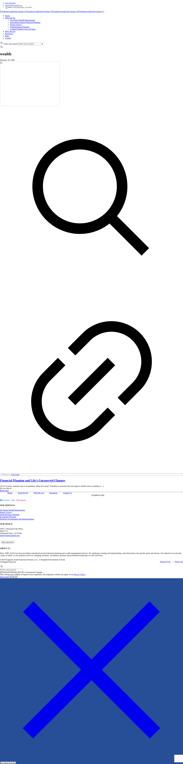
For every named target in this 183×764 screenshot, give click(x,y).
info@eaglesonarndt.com (13, 5)
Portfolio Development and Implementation (17, 519)
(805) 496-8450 (10, 3)
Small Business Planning (9, 515)
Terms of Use (165, 562)
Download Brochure (8, 763)
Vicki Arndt (15, 475)
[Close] (91, 761)
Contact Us (67, 493)
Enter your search (11, 44)
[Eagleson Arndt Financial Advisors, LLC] (52, 11)
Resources (53, 493)
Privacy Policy (79, 574)
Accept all (13, 577)
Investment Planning (8, 517)
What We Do (23, 493)
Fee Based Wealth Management (12, 510)
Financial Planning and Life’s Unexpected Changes (32, 480)
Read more (4, 491)
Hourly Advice (6, 512)
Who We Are (39, 493)
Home (9, 493)
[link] (42, 44)
